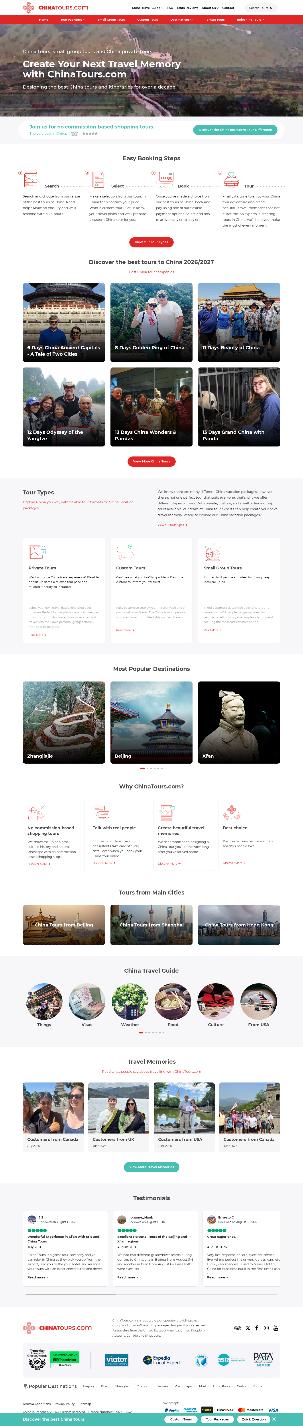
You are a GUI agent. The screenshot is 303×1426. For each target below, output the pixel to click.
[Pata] (263, 1360)
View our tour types (171, 525)
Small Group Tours (111, 19)
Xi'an (104, 1386)
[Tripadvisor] (237, 1327)
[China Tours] (55, 8)
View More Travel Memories (151, 1167)
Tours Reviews (187, 8)
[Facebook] (256, 1327)
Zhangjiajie (183, 1386)
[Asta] (231, 1360)
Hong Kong (221, 1386)
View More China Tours (151, 461)
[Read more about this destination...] (64, 722)
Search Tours (259, 8)
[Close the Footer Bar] (274, 1419)
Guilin (241, 1386)
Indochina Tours (249, 19)
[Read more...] (53, 1117)
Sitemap (85, 1404)
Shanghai (122, 1386)
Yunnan (258, 1386)
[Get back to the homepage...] (57, 1328)
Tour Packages (71, 19)
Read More (36, 634)
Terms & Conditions (37, 1404)
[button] (142, 768)
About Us (209, 8)
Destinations (180, 19)
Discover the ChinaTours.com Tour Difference (235, 130)
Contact (228, 8)
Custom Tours (147, 19)
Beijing (88, 1386)
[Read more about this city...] (64, 925)
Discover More (37, 864)
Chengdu (143, 1386)
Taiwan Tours (215, 19)
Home (43, 19)
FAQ (170, 8)
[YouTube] (275, 1327)
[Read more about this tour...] (64, 322)
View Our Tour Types (151, 242)
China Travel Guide (146, 8)
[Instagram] (266, 1327)
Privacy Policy (65, 1404)
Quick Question (254, 1419)
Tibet (202, 1386)
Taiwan (162, 1386)
